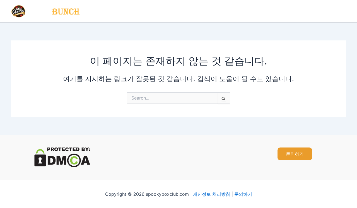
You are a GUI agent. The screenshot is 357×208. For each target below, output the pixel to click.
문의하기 (243, 194)
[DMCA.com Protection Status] (62, 157)
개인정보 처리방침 (211, 194)
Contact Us (329, 11)
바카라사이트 (235, 11)
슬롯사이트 (268, 11)
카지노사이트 (199, 11)
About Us (298, 11)
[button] (295, 153)
